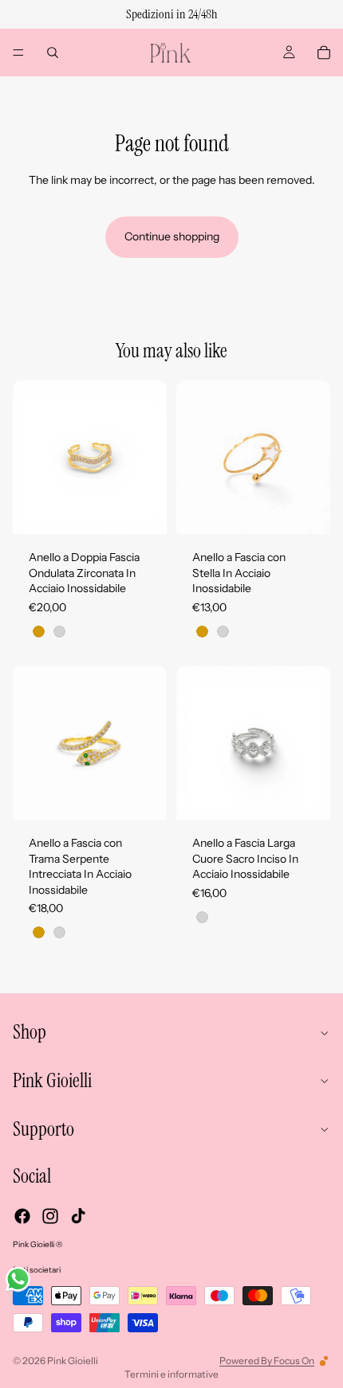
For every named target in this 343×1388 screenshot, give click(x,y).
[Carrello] (323, 52)
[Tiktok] (78, 1216)
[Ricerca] (52, 52)
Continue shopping (171, 236)
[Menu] (18, 52)
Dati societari (37, 1270)
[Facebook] (22, 1216)
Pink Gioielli (72, 1361)
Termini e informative (171, 1374)
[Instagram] (50, 1216)
